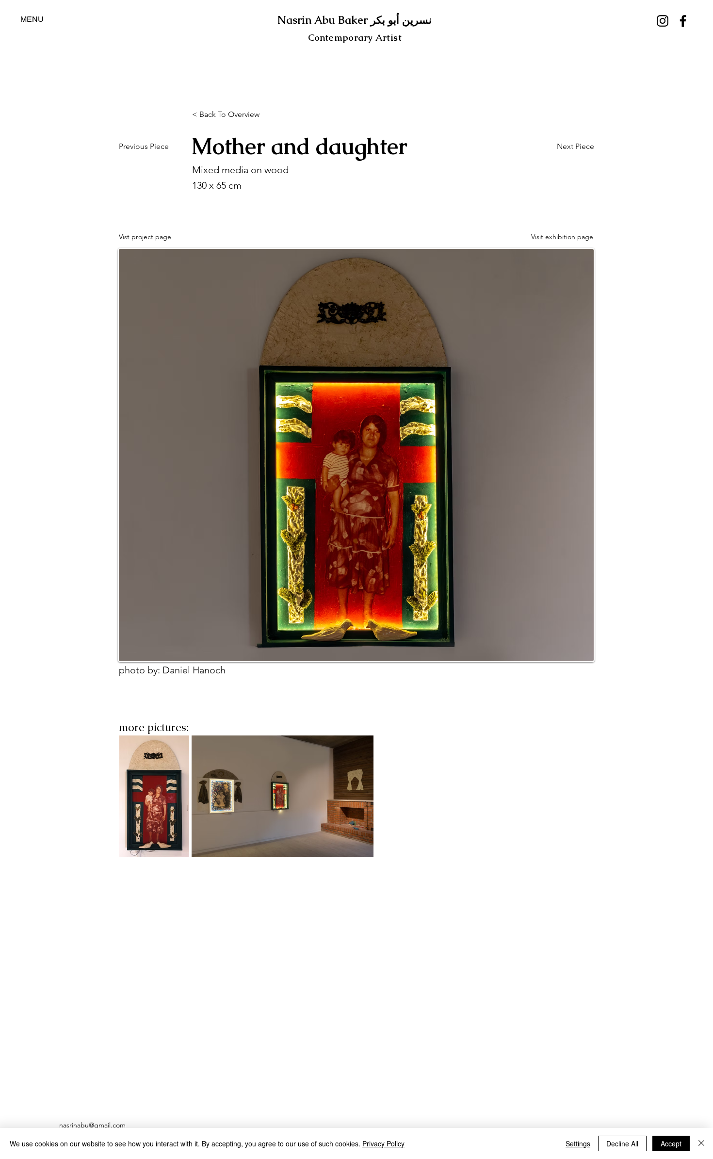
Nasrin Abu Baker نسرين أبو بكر (354, 20)
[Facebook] (683, 21)
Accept (671, 1143)
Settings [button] (578, 1143)
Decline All (622, 1143)
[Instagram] (662, 21)
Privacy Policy (383, 1143)
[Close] (701, 1143)
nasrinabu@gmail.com (92, 1125)
